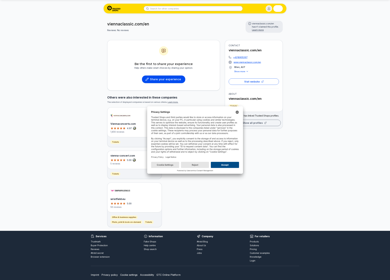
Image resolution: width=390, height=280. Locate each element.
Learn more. (173, 102)
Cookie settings (129, 274)
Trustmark (96, 241)
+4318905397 (240, 57)
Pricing (253, 249)
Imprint (95, 274)
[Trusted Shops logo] (114, 8)
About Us (201, 245)
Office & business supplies (124, 217)
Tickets (233, 106)
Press (199, 249)
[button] (269, 8)
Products (254, 241)
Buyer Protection (99, 245)
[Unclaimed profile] (249, 23)
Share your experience (165, 79)
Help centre (150, 245)
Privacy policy (109, 274)
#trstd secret (97, 253)
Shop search (150, 249)
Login (252, 260)
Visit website (252, 81)
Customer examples (260, 253)
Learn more (258, 30)
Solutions (254, 245)
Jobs (199, 253)
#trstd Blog (202, 241)
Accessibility (147, 274)
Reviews (95, 249)
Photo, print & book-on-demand (126, 222)
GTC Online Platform (168, 274)
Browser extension (100, 256)
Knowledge (255, 256)
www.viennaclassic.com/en (247, 62)
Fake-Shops (150, 241)
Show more (239, 71)
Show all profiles (253, 122)
